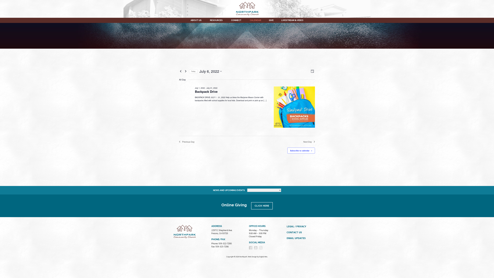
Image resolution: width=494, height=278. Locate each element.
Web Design (252, 257)
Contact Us (294, 232)
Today (193, 71)
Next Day (307, 141)
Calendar (255, 20)
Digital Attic (263, 257)
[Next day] (185, 71)
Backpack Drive (206, 91)
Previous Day (188, 141)
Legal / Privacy (296, 226)
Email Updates (296, 238)
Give (271, 20)
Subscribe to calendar (299, 150)
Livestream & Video (292, 20)
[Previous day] (180, 71)
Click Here (262, 205)
